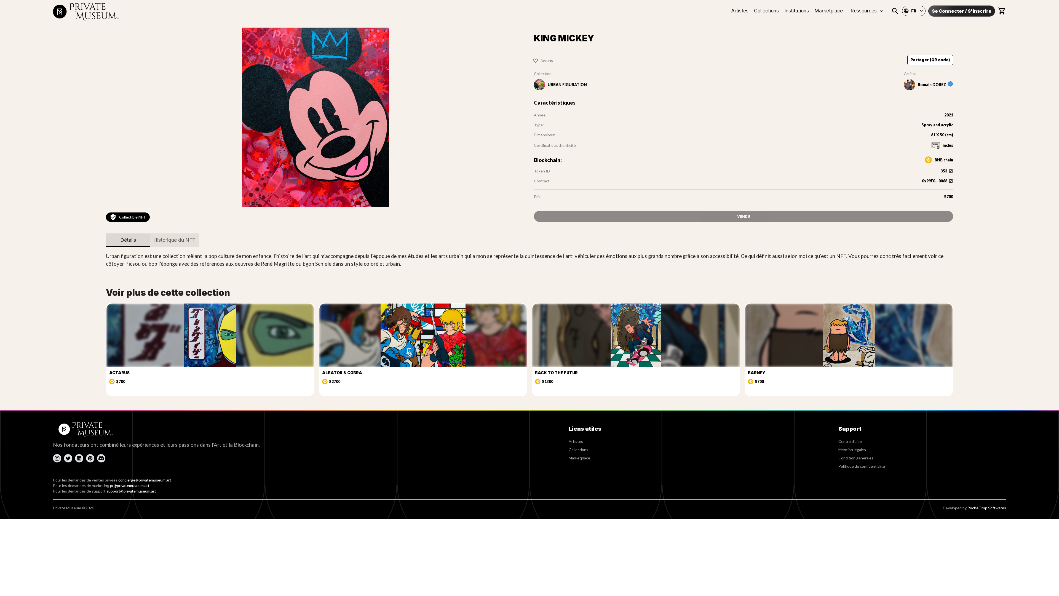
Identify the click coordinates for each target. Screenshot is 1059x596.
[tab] (128, 240)
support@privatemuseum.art (131, 491)
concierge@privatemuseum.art (144, 480)
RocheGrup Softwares (986, 507)
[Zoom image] (315, 117)
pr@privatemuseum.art (129, 485)
